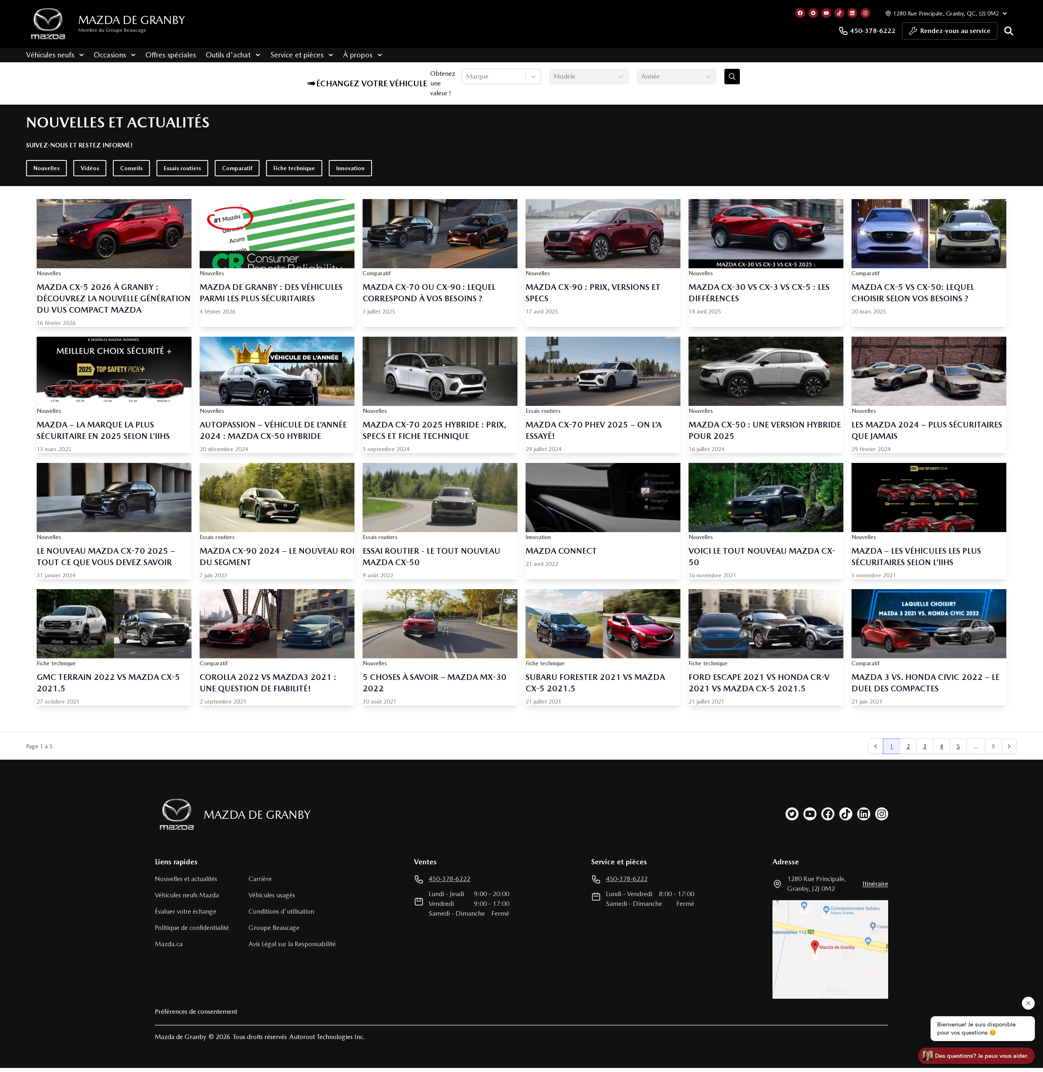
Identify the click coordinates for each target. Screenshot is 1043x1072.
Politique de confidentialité (192, 928)
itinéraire (875, 884)
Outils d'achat (228, 54)
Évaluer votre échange (185, 911)
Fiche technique (294, 168)
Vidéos (90, 168)
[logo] (48, 23)
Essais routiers (182, 168)
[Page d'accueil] (174, 814)
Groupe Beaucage (274, 928)
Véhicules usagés (272, 895)
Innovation (350, 168)
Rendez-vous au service (955, 31)
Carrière (260, 879)
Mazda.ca (169, 944)
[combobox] (467, 76)
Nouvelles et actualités (186, 879)
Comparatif (237, 168)
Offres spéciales (170, 54)
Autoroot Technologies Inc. (327, 1037)
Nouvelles (46, 168)
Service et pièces (296, 54)
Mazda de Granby (131, 20)
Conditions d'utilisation (281, 911)
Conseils (131, 168)
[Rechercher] (1009, 31)
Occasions (110, 54)
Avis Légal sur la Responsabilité (292, 944)
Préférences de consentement (196, 1011)
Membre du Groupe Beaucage (112, 30)
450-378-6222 (873, 31)
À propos (357, 54)
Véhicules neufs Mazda (187, 895)
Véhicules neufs (50, 54)
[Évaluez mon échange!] (732, 76)
